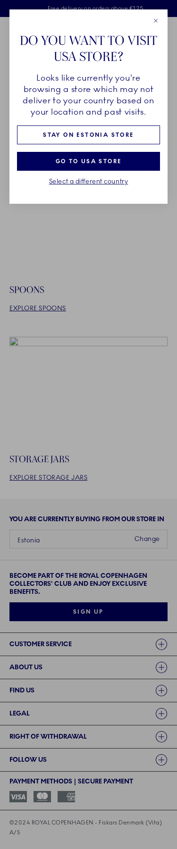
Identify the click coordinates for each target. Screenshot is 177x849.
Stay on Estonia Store (88, 135)
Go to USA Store (89, 161)
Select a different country (88, 181)
